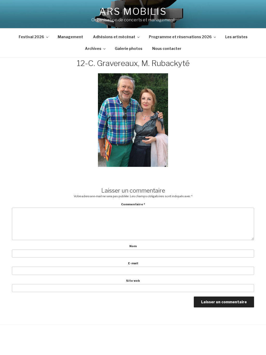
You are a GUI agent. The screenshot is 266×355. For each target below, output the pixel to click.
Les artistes (236, 37)
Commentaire (133, 204)
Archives (93, 48)
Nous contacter (166, 48)
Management (70, 37)
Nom (133, 246)
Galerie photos (128, 48)
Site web (133, 280)
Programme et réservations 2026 (180, 37)
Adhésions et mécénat (114, 37)
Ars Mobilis (133, 11)
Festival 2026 (31, 37)
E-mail (133, 263)
